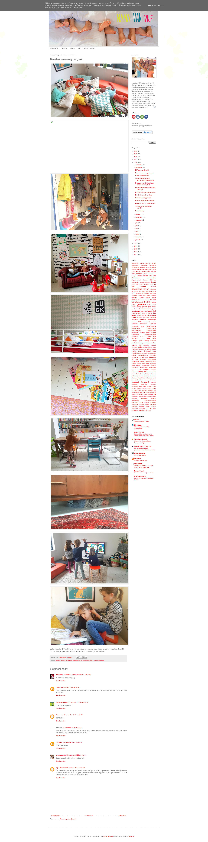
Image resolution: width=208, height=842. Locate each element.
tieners (139, 388)
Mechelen (134, 347)
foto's (134, 302)
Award (148, 267)
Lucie (58, 687)
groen (154, 309)
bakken (153, 267)
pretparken (152, 367)
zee (151, 409)
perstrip (139, 363)
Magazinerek (144, 343)
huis (95, 660)
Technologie (135, 386)
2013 (136, 249)
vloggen (147, 402)
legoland (142, 339)
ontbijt (134, 355)
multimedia (143, 349)
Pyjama (134, 369)
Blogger (131, 836)
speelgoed (135, 382)
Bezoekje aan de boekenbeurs (145, 203)
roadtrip (153, 372)
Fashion (141, 297)
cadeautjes (151, 278)
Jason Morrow (108, 836)
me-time (153, 345)
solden (141, 380)
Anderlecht (153, 265)
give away (152, 307)
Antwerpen (135, 267)
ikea (147, 317)
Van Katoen (135, 396)
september (139, 217)
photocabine (145, 363)
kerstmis (135, 326)
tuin (151, 392)
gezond (144, 307)
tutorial (154, 392)
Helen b (144, 313)
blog (148, 271)
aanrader (135, 263)
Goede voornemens (145, 309)
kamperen (135, 323)
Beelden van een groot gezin (144, 173)
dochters (138, 293)
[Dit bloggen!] (79, 657)
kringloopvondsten (150, 334)
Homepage (89, 815)
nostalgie (135, 353)
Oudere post (122, 815)
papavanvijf (148, 361)
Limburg (146, 340)
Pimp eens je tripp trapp (143, 198)
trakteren (144, 390)
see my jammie (144, 376)
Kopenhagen (135, 334)
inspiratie (153, 317)
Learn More (151, 5)
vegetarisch (152, 396)
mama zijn (136, 345)
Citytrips (72, 48)
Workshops (142, 408)
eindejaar (153, 293)
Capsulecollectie (136, 280)
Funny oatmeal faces (142, 176)
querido (139, 369)
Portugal (153, 365)
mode (154, 347)
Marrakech (146, 345)
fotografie (140, 302)
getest (133, 306)
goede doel (135, 309)
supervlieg (144, 384)
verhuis (153, 398)
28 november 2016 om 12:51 (72, 742)
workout (153, 406)
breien (145, 273)
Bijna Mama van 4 (62, 768)
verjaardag (135, 400)
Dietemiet (137, 458)
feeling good (151, 298)
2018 (136, 157)
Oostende (153, 355)
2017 (136, 159)
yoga (147, 408)
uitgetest (134, 394)
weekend (141, 404)
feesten (134, 300)
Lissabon (153, 340)
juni (137, 226)
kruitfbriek (143, 336)
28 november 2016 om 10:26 (69, 687)
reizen (140, 372)
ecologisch (145, 293)
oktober (138, 214)
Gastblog (153, 302)
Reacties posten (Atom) (67, 819)
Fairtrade (153, 295)
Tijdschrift (143, 388)
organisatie (135, 361)
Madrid (138, 343)
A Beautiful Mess (140, 476)
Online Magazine (151, 353)
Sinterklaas (141, 378)
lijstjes (141, 340)
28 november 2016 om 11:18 (72, 728)
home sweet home (88, 660)
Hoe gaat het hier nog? (140, 460)
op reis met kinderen (147, 357)
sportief (153, 382)
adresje (142, 263)
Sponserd (145, 382)
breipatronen (152, 273)
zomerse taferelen (139, 411)
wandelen (153, 402)
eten (144, 295)
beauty (134, 269)
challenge (145, 280)
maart (138, 234)
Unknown (59, 742)
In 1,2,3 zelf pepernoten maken (145, 192)
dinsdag (153, 291)
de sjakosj (135, 291)
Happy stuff (151, 311)
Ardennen (142, 267)
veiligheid (134, 398)
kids (142, 326)
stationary (134, 384)
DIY (79, 48)
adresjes (148, 263)
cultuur (153, 286)
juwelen (154, 321)
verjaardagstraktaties (150, 400)
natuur (140, 351)
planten (138, 365)
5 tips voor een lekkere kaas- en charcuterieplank (144, 184)
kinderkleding (151, 328)
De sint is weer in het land (143, 195)
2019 (136, 154)
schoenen (153, 374)
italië (139, 321)
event (148, 295)
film (151, 300)
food (154, 300)
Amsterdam (144, 265)
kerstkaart (153, 323)
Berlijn (138, 271)
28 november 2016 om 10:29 (78, 702)
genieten (141, 304)
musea (149, 349)
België (133, 271)
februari (138, 237)
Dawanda (153, 289)
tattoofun (153, 384)
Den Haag (142, 291)
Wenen (147, 404)
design (148, 291)
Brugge (134, 275)
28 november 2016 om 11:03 (73, 715)
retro (145, 372)
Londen (134, 343)
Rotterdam (139, 374)
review (149, 372)
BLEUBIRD (138, 464)
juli (137, 223)
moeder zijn (100, 660)
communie (135, 282)
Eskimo (140, 295)
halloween (144, 311)
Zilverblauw (138, 425)
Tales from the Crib (140, 439)
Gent (148, 304)
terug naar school (145, 386)
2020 (136, 151)
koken (153, 332)
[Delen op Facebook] (83, 657)
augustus (139, 220)
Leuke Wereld (139, 432)
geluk (133, 305)
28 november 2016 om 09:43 (81, 675)
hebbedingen (136, 313)
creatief (146, 284)
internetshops (152, 319)
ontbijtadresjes (143, 355)
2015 (136, 243)
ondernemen (142, 353)
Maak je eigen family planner (144, 201)
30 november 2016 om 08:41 (75, 755)
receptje (153, 369)
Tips (149, 388)
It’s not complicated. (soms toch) (143, 473)
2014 (136, 246)
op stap (135, 359)
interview (134, 321)
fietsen (147, 300)
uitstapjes (140, 394)
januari (138, 240)
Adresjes (64, 48)
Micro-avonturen (147, 347)
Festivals (141, 300)
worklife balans (144, 406)
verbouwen (144, 398)
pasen (134, 363)
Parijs (154, 361)
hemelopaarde (61, 755)
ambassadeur (135, 265)
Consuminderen (145, 282)
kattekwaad (143, 323)
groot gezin (136, 311)
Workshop (135, 408)
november (139, 167)
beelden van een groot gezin (64, 660)
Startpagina (54, 48)
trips (144, 392)
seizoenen (153, 376)
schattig (146, 374)
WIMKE (136, 420)
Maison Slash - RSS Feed (142, 446)
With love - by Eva (62, 702)
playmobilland (146, 365)
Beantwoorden (60, 681)
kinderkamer (136, 328)
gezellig (138, 306)
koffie (148, 332)
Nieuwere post (55, 815)
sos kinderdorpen (150, 380)
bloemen (144, 271)
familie (134, 298)
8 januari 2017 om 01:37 (77, 768)
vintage (141, 402)
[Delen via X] (81, 657)
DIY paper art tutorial (142, 170)
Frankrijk (147, 302)
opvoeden (152, 359)
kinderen (151, 326)
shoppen (134, 378)
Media (140, 347)
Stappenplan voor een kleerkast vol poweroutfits (144, 179)
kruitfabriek (135, 336)
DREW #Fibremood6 (140, 455)
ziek (154, 408)
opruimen (143, 359)
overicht (142, 361)
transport (150, 390)
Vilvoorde (135, 402)
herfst (150, 313)
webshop (135, 404)
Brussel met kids (149, 276)
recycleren (135, 372)
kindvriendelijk (136, 330)
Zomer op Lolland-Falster (141, 421)
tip (147, 388)
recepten (146, 370)
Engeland (134, 295)
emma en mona (139, 453)
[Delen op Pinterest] (86, 657)
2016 (136, 162)
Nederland (147, 351)
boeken (139, 274)
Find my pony (139, 211)
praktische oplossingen (140, 367)
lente (148, 339)
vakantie (152, 394)
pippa (133, 365)
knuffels (142, 332)
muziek (154, 349)
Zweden (148, 410)
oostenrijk (135, 357)
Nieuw (154, 351)
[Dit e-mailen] (77, 657)
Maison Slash (152, 343)
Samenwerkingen (89, 48)
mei (137, 228)
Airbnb (154, 263)
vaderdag (146, 394)
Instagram (135, 319)
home (149, 315)
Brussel (139, 276)
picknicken (153, 363)
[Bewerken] (155, 108)
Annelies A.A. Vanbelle (63, 675)
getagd (154, 304)
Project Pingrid (139, 471)
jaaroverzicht (146, 321)
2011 (136, 255)
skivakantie (149, 378)
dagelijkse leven (77, 660)
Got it (160, 5)
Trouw (147, 392)
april (137, 231)
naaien (134, 351)
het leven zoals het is (144, 314)
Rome (133, 374)
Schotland (134, 376)
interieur (143, 319)
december (139, 165)
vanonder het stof (144, 396)
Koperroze (59, 715)
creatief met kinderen (144, 285)
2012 (136, 252)
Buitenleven (136, 278)
